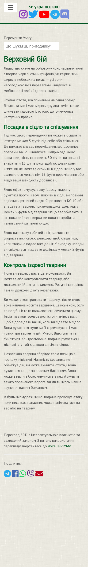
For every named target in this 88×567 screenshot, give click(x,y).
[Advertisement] (44, 522)
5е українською (43, 7)
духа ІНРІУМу (59, 446)
